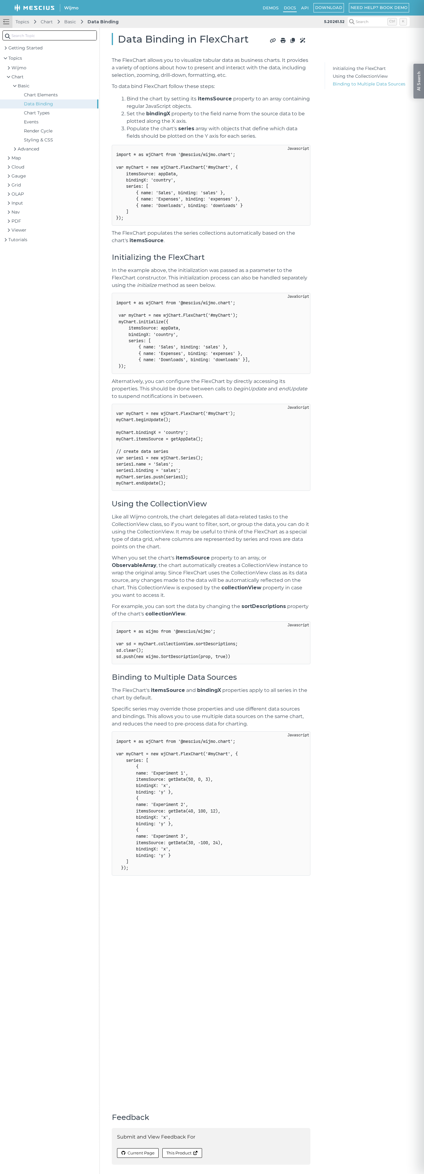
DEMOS (271, 7)
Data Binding (103, 22)
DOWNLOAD (328, 7)
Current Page (141, 1152)
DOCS (290, 7)
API (305, 7)
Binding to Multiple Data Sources (369, 84)
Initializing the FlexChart (359, 68)
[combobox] (49, 35)
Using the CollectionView (360, 76)
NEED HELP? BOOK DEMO (379, 7)
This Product (179, 1152)
